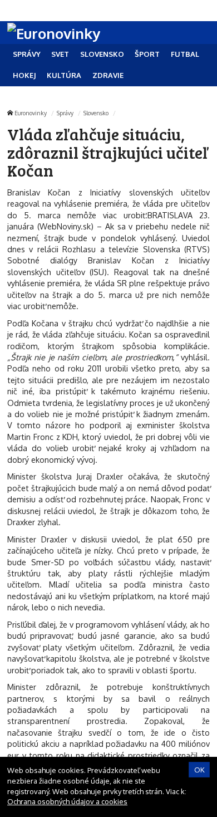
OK (199, 769)
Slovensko (95, 112)
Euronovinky (30, 112)
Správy (65, 112)
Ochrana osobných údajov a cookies (67, 801)
